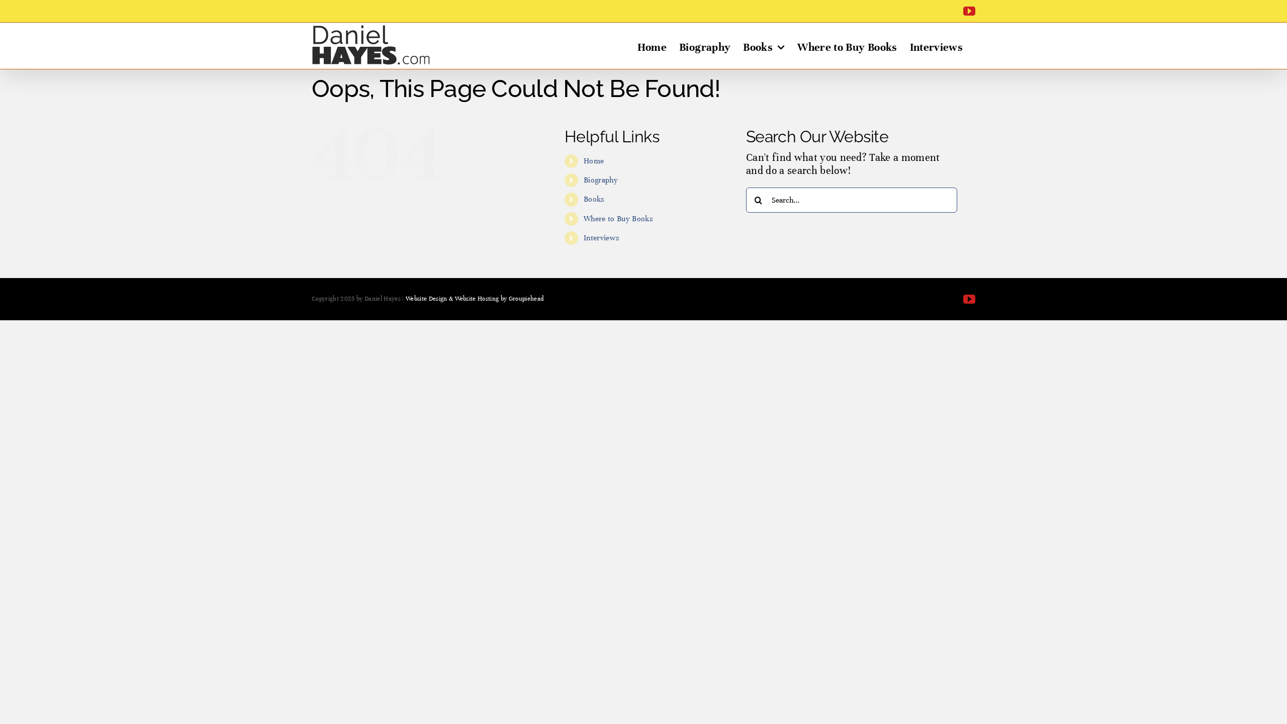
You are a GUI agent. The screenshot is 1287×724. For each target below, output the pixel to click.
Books (594, 199)
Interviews (601, 237)
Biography (601, 180)
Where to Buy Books (618, 218)
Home (594, 160)
